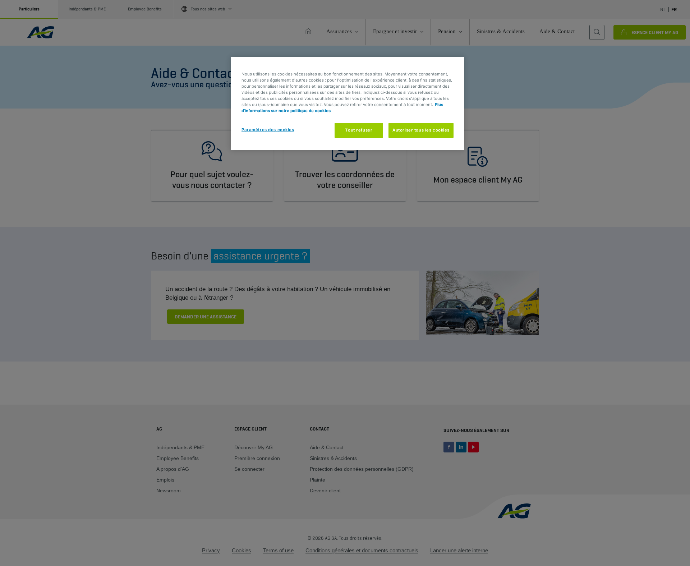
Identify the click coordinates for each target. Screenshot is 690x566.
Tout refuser (358, 130)
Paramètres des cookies (268, 129)
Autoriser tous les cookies (421, 130)
